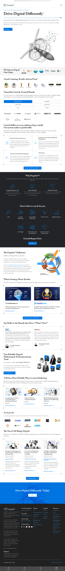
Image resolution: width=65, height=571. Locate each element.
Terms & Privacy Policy (56, 562)
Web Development (9, 459)
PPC (34, 518)
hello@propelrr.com (25, 510)
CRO (34, 526)
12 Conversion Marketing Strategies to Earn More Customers (31, 453)
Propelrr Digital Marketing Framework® (14, 265)
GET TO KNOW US (8, 372)
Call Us (40, 569)
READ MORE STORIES (31, 478)
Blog (54, 512)
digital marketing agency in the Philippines (21, 10)
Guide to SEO (56, 514)
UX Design (35, 522)
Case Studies (56, 510)
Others (47, 107)
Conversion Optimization (30, 459)
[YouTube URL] (31, 527)
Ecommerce (47, 101)
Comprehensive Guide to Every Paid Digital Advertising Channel (12, 399)
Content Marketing (37, 512)
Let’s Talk (31, 243)
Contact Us (56, 569)
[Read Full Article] (13, 396)
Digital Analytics (36, 520)
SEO (34, 510)
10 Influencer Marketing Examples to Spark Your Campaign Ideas (50, 453)
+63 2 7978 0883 (26, 520)
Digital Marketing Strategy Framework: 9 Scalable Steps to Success (51, 399)
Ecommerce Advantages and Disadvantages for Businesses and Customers (13, 453)
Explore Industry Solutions (31, 168)
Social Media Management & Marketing (50, 460)
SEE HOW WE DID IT (10, 311)
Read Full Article (9, 405)
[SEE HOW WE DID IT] (18, 294)
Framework (45, 512)
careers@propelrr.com (26, 515)
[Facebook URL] (21, 527)
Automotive (47, 104)
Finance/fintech (18, 101)
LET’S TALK (6, 29)
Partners (45, 514)
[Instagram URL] (26, 527)
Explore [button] (24, 569)
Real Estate (18, 104)
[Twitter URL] (24, 527)
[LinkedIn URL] (29, 527)
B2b (18, 107)
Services (8, 569)
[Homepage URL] (8, 5)
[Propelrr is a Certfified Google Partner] (24, 71)
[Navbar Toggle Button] (61, 5)
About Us (45, 510)
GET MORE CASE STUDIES (31, 318)
